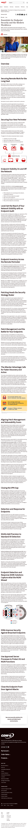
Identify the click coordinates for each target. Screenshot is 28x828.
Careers (2, 771)
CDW (2, 805)
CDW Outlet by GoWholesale (6, 798)
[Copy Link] (26, 15)
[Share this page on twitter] (16, 15)
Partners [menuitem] (23, 6)
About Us (3, 767)
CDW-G (5, 805)
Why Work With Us (4, 765)
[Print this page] (24, 15)
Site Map (2, 813)
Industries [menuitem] (17, 6)
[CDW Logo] (3, 2)
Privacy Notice (2, 816)
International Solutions (5, 775)
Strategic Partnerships (5, 780)
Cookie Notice (8, 813)
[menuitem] (27, 2)
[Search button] (24, 3)
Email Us (16, 803)
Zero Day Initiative (23, 379)
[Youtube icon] (8, 747)
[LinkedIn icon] (4, 747)
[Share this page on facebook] (18, 15)
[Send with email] (22, 15)
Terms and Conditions (9, 816)
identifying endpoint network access (11, 266)
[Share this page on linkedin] (20, 15)
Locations (3, 776)
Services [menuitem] (11, 6)
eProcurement (4, 790)
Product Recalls (4, 794)
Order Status (5, 754)
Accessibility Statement (5, 769)
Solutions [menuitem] (6, 6)
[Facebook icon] (2, 747)
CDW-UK (11, 805)
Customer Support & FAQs (6, 788)
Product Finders (4, 796)
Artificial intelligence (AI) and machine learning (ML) (12, 551)
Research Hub (4, 10)
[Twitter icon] (6, 747)
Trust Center (3, 782)
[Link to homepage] (3, 2)
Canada (8, 805)
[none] (6, 6)
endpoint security (19, 186)
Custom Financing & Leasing (6, 792)
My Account (5, 751)
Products (4, 758)
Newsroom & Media (5, 778)
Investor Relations (4, 773)
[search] (14, 2)
